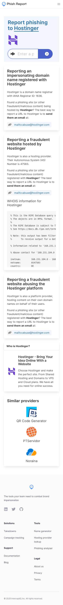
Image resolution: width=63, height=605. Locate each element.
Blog (6, 562)
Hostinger (26, 28)
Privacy (38, 573)
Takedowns (10, 531)
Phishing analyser (43, 548)
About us (38, 566)
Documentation (12, 555)
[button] (59, 4)
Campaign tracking (14, 537)
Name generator (42, 531)
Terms (37, 579)
